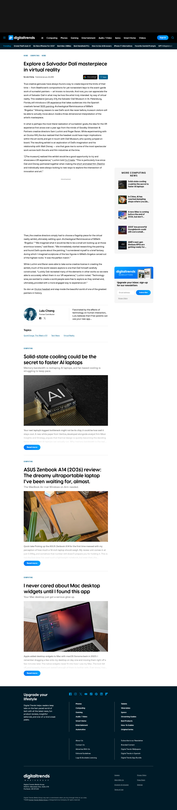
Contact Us (80, 745)
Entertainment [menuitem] (88, 38)
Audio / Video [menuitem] (105, 38)
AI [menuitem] (42, 38)
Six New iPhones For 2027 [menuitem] (44, 46)
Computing (80, 708)
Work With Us (119, 780)
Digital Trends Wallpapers (131, 749)
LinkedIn (101, 694)
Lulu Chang (30, 77)
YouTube (86, 694)
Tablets (124, 704)
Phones (79, 704)
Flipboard (106, 694)
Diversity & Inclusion (121, 785)
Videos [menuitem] (142, 38)
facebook (40, 318)
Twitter (80, 694)
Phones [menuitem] (64, 38)
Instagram (75, 694)
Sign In (163, 37)
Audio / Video (81, 716)
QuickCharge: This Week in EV (35, 335)
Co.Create (70, 160)
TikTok (91, 694)
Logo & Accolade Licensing (86, 758)
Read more (32, 447)
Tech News (55, 335)
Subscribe (143, 292)
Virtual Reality (69, 335)
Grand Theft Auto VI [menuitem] (22, 46)
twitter (45, 318)
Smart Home (81, 721)
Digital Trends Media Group (38, 800)
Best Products (126, 721)
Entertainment (82, 725)
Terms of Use (118, 790)
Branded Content (128, 745)
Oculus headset (42, 289)
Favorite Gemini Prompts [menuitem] (145, 46)
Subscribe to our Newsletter (132, 740)
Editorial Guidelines (83, 753)
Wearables (125, 708)
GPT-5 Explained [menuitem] (165, 46)
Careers (117, 775)
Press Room (141, 780)
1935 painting (47, 106)
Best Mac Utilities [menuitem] (64, 46)
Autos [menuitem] (118, 38)
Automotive (81, 729)
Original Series (127, 729)
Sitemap (140, 785)
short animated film (91, 163)
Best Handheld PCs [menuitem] (81, 46)
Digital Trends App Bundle (131, 758)
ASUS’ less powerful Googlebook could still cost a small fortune (137, 231)
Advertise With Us (83, 749)
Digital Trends (17, 41)
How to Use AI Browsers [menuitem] (102, 46)
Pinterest (96, 694)
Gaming (79, 712)
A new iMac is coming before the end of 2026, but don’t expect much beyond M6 (138, 216)
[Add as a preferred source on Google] (90, 77)
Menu (4, 37)
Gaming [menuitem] (74, 38)
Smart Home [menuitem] (130, 38)
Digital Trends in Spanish (130, 753)
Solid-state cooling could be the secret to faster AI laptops (138, 184)
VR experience (54, 102)
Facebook (70, 694)
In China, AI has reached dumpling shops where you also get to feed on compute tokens (138, 201)
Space (123, 712)
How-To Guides (127, 725)
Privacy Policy (123, 298)
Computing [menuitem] (52, 38)
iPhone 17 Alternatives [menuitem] (123, 46)
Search (172, 37)
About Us (79, 740)
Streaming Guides (128, 716)
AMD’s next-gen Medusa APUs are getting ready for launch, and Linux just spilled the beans (138, 247)
